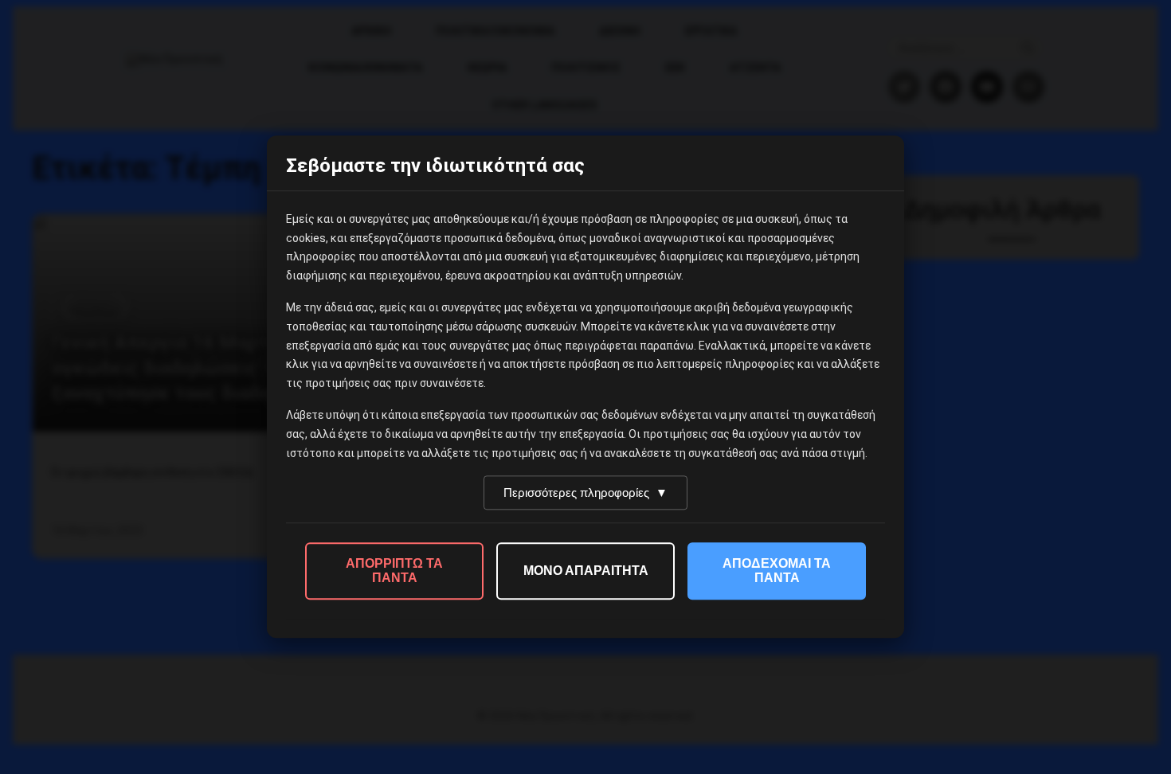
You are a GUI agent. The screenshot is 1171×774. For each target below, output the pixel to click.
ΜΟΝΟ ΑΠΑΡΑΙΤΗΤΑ (585, 571)
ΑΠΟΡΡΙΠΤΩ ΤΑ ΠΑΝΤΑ (394, 571)
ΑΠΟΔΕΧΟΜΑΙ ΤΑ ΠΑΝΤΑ (777, 571)
